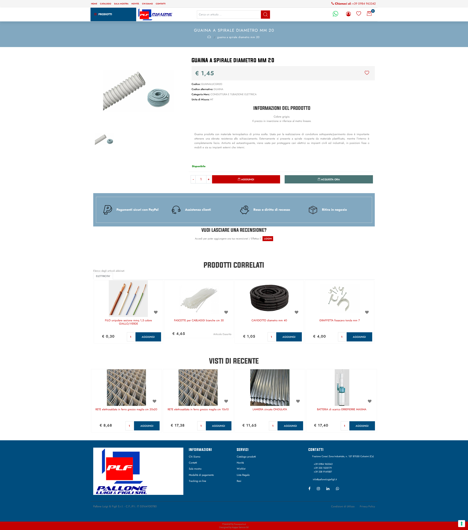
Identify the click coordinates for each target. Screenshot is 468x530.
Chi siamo (147, 3)
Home (94, 3)
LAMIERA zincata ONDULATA (270, 409)
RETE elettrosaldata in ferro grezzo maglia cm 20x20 (126, 409)
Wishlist (241, 469)
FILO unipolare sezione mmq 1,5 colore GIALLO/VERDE (128, 322)
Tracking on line (197, 481)
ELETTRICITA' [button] (103, 276)
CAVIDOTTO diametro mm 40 (269, 320)
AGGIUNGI (148, 337)
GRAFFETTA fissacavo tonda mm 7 (339, 320)
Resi (239, 481)
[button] (265, 14)
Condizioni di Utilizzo (343, 506)
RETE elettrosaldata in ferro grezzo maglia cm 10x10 (198, 409)
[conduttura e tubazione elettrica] (209, 36)
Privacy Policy (367, 506)
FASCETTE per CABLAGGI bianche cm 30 (199, 320)
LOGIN (268, 238)
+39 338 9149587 (323, 471)
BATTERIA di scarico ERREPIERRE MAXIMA (341, 409)
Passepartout (240, 524)
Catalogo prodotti (246, 456)
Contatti (160, 3)
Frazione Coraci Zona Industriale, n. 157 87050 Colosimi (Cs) (343, 456)
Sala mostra (121, 3)
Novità (135, 3)
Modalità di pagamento (201, 475)
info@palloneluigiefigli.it (325, 479)
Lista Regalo (243, 475)
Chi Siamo (194, 456)
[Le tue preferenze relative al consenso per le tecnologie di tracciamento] (461, 523)
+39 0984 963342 (364, 3)
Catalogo (105, 3)
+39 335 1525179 (323, 468)
